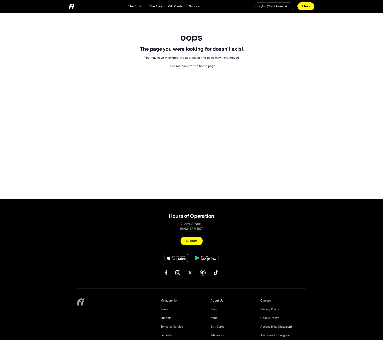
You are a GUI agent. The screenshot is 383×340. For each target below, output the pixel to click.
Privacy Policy (269, 309)
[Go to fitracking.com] (81, 305)
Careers (265, 300)
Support (195, 6)
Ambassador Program (275, 335)
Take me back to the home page (191, 66)
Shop (306, 6)
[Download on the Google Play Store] (205, 258)
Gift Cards (175, 6)
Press (164, 309)
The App (155, 6)
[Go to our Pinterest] (203, 273)
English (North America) (273, 6)
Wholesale (217, 335)
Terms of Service (171, 326)
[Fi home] (72, 6)
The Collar (135, 6)
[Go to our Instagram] (177, 272)
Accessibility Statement (276, 326)
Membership (168, 300)
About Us (216, 300)
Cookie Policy (269, 318)
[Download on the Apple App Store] (176, 258)
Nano (214, 318)
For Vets (166, 335)
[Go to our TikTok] (216, 272)
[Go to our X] (190, 273)
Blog (213, 309)
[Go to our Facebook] (166, 272)
